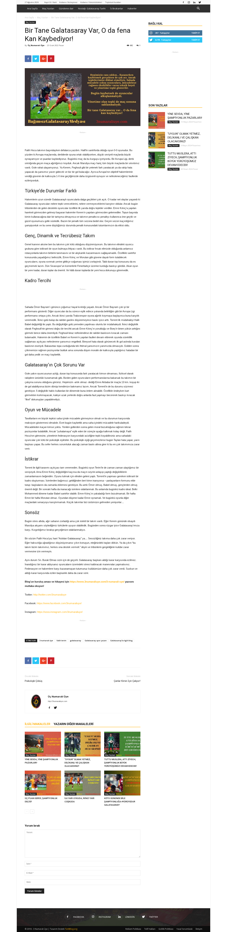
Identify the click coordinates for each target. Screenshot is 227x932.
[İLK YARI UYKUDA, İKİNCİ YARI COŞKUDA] (82, 783)
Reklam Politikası (133, 929)
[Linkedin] (194, 2)
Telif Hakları (149, 929)
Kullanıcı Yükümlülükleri (91, 2)
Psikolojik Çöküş (33, 680)
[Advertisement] (82, 140)
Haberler (132, 8)
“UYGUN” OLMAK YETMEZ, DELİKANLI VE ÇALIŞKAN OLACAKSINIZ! (77, 762)
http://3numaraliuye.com (57, 701)
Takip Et (195, 33)
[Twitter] (199, 2)
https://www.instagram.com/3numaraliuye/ (60, 611)
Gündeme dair (66, 8)
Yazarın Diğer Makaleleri (73, 724)
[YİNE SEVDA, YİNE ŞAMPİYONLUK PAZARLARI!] (43, 744)
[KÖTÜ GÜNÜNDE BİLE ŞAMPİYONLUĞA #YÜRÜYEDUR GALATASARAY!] (122, 783)
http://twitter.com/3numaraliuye (49, 594)
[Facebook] (183, 2)
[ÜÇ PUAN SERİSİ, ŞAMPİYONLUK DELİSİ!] (43, 783)
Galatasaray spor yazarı (96, 640)
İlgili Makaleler (37, 724)
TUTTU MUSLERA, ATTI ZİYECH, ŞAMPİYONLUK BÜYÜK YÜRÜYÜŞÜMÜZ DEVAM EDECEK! (120, 762)
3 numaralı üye (46, 640)
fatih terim (61, 640)
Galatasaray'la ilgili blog (121, 640)
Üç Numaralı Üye (36, 45)
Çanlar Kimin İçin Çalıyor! (127, 680)
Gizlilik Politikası (166, 929)
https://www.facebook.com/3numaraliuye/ (59, 603)
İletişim (199, 929)
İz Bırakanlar (116, 8)
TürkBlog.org (71, 929)
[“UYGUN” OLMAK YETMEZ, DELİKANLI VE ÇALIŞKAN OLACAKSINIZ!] (82, 744)
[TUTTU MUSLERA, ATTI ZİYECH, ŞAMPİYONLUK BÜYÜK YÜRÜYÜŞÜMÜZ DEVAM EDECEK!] (122, 744)
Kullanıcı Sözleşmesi (68, 2)
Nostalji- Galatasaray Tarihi (92, 8)
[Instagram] (188, 2)
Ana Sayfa (32, 8)
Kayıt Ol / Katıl (50, 2)
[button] (198, 8)
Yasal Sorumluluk (184, 929)
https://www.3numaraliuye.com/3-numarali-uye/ (97, 581)
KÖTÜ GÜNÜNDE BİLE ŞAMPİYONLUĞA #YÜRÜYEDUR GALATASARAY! (119, 801)
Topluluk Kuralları (113, 2)
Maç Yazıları (48, 8)
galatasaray (75, 640)
